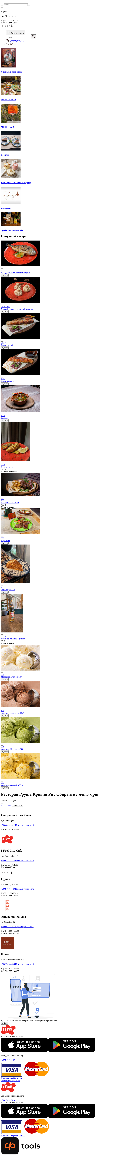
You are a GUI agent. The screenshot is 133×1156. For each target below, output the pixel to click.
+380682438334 (8, 860)
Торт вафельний (8, 590)
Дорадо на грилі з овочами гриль (15, 273)
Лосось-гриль (7, 467)
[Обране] (8, 45)
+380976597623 (16, 41)
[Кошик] (12, 45)
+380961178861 (8, 926)
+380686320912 (8, 825)
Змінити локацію (17, 33)
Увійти (4, 1023)
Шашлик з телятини (10, 502)
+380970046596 (8, 964)
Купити (5, 275)
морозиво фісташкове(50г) (12, 749)
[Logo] (8, 1034)
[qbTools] (20, 1154)
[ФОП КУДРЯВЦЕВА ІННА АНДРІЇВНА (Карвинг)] (7, 27)
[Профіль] (15, 45)
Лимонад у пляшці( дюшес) (13, 639)
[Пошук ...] (33, 36)
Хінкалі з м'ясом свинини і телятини (17, 309)
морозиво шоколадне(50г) (12, 713)
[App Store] (24, 1051)
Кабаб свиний (7, 345)
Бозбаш (4, 418)
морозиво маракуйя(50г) (12, 785)
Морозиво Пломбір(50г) (11, 677)
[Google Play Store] (71, 1051)
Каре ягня (5, 540)
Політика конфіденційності (13, 1078)
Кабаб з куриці (7, 381)
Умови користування (10, 1080)
